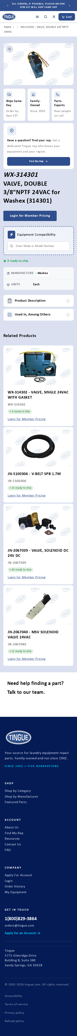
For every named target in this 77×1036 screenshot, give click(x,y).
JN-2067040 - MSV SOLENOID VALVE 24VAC (33, 634)
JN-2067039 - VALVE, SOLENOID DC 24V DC (38, 553)
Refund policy (14, 1021)
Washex (43, 273)
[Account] (54, 17)
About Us (12, 827)
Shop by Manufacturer (21, 796)
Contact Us (13, 844)
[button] (39, 301)
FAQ (8, 850)
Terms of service (16, 1004)
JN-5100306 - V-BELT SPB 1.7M (34, 474)
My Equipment (16, 892)
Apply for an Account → (22, 933)
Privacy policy (14, 1012)
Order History (15, 886)
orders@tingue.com (19, 925)
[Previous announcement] (7, 5)
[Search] (45, 17)
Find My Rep (14, 833)
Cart (69, 16)
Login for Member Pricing (27, 419)
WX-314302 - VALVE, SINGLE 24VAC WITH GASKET (38, 394)
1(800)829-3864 (21, 918)
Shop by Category (18, 791)
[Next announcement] (69, 5)
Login (9, 881)
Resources (12, 838)
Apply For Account (18, 875)
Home (7, 27)
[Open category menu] (37, 17)
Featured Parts (16, 802)
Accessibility (13, 996)
